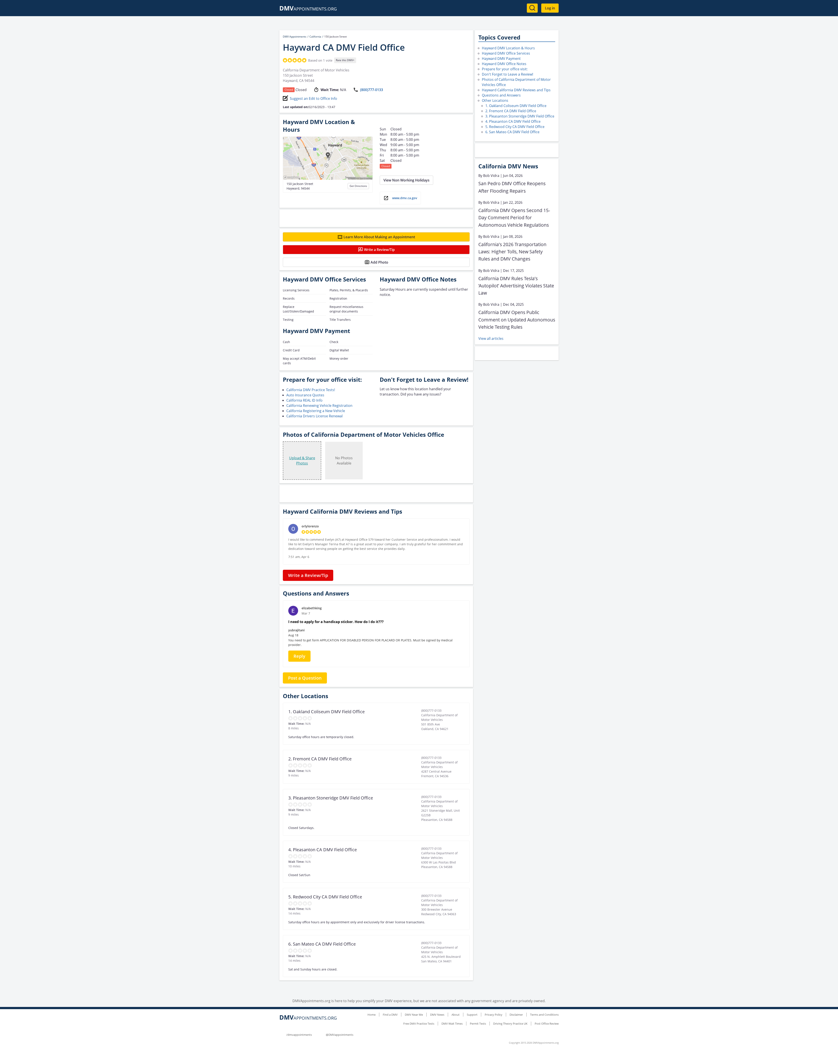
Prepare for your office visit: (505, 69)
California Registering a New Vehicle (315, 410)
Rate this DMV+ (345, 60)
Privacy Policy (493, 1015)
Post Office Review (547, 1024)
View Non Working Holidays (406, 180)
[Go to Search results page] (532, 8)
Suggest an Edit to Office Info (313, 98)
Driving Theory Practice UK (510, 1024)
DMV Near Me (414, 1015)
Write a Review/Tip (379, 249)
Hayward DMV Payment (501, 58)
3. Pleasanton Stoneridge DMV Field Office (519, 116)
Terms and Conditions (544, 1015)
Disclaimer (516, 1015)
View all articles (490, 338)
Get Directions (358, 186)
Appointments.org (308, 9)
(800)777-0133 (371, 89)
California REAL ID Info (304, 400)
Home (371, 1015)
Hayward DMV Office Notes (504, 63)
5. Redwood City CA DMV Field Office (514, 126)
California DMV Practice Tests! (310, 389)
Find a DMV (390, 1015)
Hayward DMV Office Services (506, 53)
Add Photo (379, 262)
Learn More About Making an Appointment (379, 237)
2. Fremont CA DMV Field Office (510, 111)
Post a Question (305, 678)
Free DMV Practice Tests (418, 1024)
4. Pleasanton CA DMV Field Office (513, 121)
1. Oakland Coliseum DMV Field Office (515, 105)
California (315, 36)
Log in (550, 8)
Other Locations (495, 100)
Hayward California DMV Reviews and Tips (516, 90)
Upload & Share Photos (302, 461)
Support (472, 1015)
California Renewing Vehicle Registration (319, 405)
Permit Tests (478, 1024)
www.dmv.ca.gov (404, 198)
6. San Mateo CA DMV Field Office (512, 131)
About (456, 1015)
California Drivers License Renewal (314, 416)
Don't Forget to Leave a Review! (507, 74)
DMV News (437, 1015)
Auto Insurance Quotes (305, 395)
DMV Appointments (294, 36)
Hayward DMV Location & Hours (508, 48)
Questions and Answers (501, 95)
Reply (299, 656)
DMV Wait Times (452, 1024)
